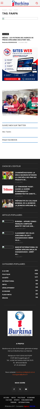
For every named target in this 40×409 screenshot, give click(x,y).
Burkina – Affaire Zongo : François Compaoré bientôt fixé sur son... (26, 223)
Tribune (13, 402)
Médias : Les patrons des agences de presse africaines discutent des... (17, 39)
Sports (16, 400)
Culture (9, 400)
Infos (13, 398)
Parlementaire (27, 400)
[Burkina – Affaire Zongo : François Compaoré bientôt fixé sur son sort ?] (7, 224)
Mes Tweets (6, 132)
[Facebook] (14, 389)
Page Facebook (9, 140)
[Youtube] (26, 389)
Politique (21, 398)
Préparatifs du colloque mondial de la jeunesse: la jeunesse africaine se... (26, 203)
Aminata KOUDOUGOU (9, 42)
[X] (20, 389)
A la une (5, 34)
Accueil (4, 10)
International (24, 402)
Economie (31, 398)
